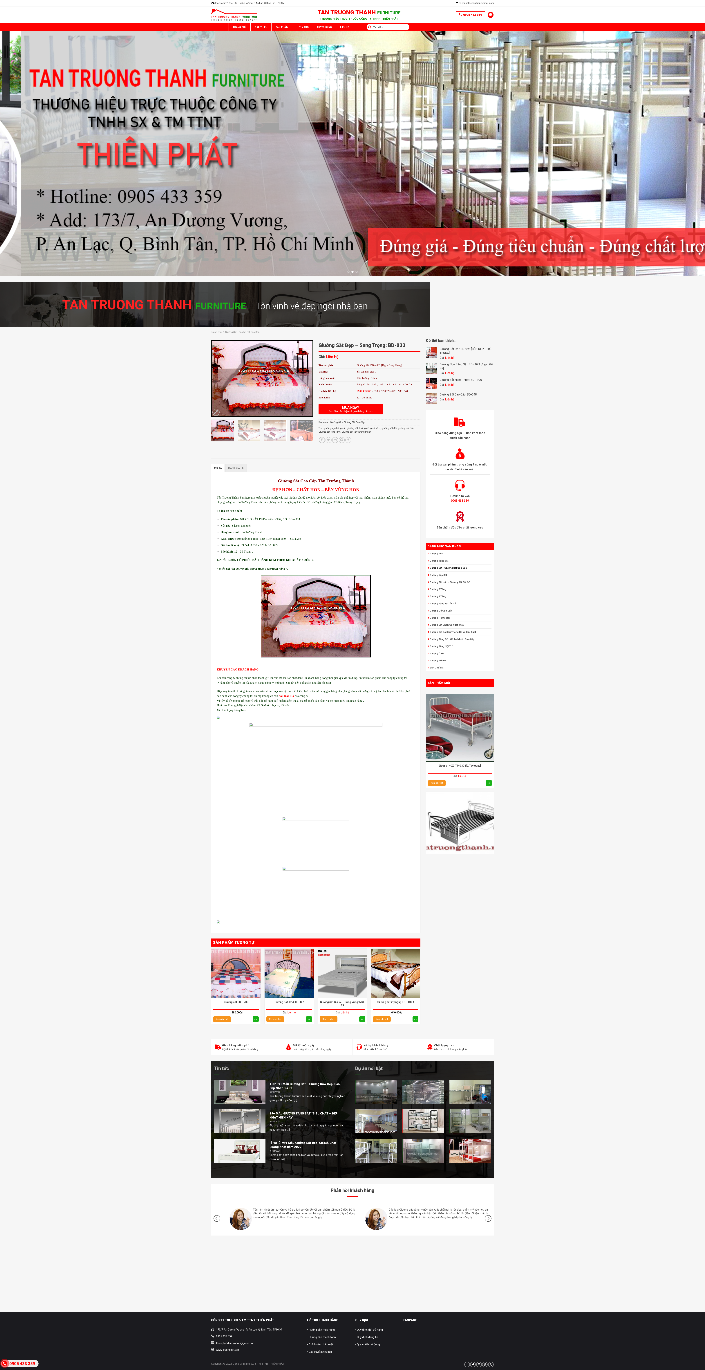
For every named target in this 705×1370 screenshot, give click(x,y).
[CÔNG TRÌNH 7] (423, 1151)
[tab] (218, 468)
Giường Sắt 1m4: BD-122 (289, 1002)
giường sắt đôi (389, 428)
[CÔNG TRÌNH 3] (470, 1092)
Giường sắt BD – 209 (236, 1002)
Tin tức (221, 1068)
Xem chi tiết (437, 722)
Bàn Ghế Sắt (436, 667)
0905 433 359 (472, 15)
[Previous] (18, 107)
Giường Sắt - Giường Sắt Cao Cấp (242, 332)
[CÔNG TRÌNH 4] (376, 1121)
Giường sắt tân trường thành (356, 431)
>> (488, 722)
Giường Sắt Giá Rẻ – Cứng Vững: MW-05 (342, 1004)
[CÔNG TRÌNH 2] (423, 1092)
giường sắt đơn (406, 428)
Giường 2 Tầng (438, 589)
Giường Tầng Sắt (439, 560)
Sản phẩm (297, 27)
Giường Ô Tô (437, 653)
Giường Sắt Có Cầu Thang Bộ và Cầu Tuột (453, 632)
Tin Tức (325, 27)
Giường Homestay (440, 617)
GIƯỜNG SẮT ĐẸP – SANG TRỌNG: (269, 519)
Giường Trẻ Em (438, 660)
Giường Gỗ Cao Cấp (441, 610)
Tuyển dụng (352, 27)
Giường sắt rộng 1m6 (330, 431)
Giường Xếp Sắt (438, 575)
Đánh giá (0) (236, 468)
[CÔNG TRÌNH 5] (423, 1121)
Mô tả (218, 468)
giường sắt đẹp (372, 428)
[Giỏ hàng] (491, 15)
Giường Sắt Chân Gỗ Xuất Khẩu (447, 624)
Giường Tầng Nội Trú (441, 646)
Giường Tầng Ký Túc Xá (443, 603)
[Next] (686, 107)
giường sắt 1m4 (355, 428)
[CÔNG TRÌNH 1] (376, 1092)
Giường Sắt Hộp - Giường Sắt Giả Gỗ (450, 582)
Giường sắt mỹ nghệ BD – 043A (395, 1002)
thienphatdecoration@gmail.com (476, 3)
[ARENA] (470, 1121)
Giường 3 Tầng (438, 596)
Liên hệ (379, 27)
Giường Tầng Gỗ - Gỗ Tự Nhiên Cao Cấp (452, 639)
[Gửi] (403, 27)
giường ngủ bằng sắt (334, 428)
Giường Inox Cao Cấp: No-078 (460, 803)
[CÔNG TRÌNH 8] (470, 1151)
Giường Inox (437, 553)
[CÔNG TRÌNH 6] (376, 1151)
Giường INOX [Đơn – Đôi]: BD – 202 (460, 705)
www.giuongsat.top (227, 1349)
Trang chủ (243, 27)
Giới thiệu (270, 27)
